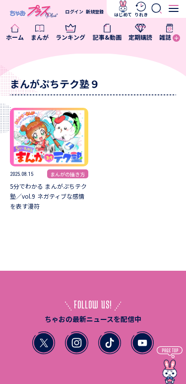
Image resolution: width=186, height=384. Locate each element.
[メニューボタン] (174, 8)
